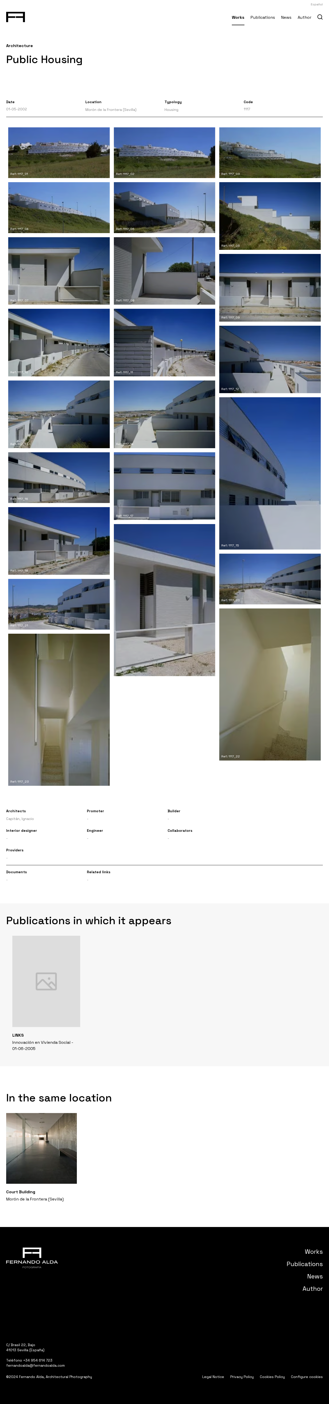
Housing (171, 109)
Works (238, 17)
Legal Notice (213, 1376)
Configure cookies (307, 1376)
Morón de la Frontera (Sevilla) (110, 109)
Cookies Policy (272, 1376)
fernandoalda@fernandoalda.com (35, 1365)
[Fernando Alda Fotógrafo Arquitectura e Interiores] (15, 16)
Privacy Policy (242, 1376)
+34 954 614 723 (37, 1360)
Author (304, 17)
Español (317, 4)
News (286, 17)
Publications (263, 17)
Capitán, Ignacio (20, 818)
